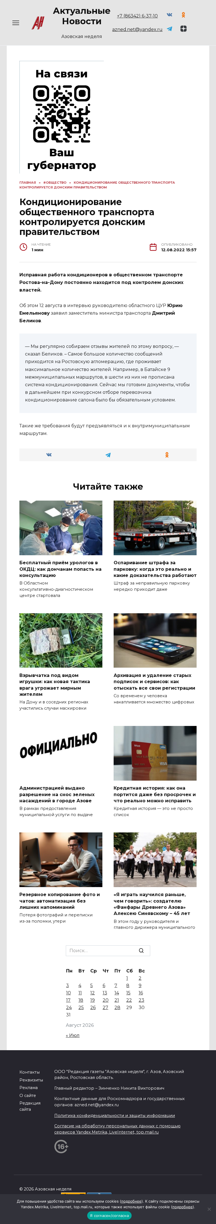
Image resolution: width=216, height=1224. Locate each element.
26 (93, 1007)
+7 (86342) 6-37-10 (137, 16)
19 (92, 1000)
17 (68, 1000)
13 (105, 993)
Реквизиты (31, 1080)
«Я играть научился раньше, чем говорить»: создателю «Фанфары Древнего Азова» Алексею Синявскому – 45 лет (152, 904)
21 (116, 1000)
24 (69, 1007)
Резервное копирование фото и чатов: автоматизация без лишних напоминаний (59, 901)
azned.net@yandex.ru (137, 29)
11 (80, 993)
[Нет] (209, 1209)
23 (141, 1000)
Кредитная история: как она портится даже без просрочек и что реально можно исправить (155, 794)
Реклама (28, 1087)
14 (116, 993)
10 (68, 993)
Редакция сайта (29, 1106)
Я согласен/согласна (109, 1215)
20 (106, 1000)
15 (128, 993)
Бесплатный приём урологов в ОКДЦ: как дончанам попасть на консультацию (60, 569)
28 (117, 1007)
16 (141, 993)
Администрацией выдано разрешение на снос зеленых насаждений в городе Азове (56, 794)
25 (81, 1007)
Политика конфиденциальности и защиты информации (114, 1115)
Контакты (29, 1072)
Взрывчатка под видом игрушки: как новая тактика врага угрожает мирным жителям (54, 684)
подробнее (131, 1201)
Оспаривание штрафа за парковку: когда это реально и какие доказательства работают (155, 569)
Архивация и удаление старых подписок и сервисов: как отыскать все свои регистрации (154, 681)
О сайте (27, 1095)
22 (129, 1000)
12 (92, 993)
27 (105, 1007)
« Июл (73, 1035)
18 (80, 1000)
